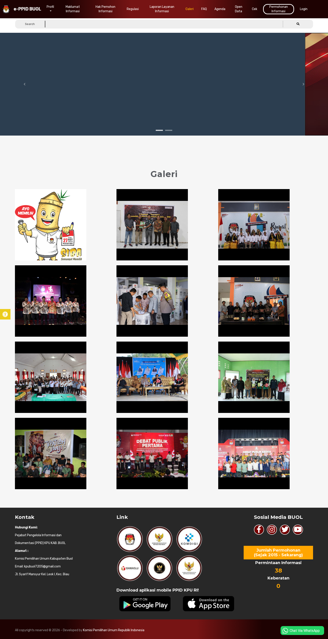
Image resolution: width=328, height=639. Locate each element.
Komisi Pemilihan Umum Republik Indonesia (113, 630)
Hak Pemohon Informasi (105, 9)
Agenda (219, 9)
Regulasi (133, 9)
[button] (298, 24)
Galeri (189, 9)
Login (303, 9)
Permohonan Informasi (278, 9)
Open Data (238, 9)
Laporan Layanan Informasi (162, 9)
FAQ (204, 9)
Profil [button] (50, 7)
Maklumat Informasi (73, 9)
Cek (254, 9)
